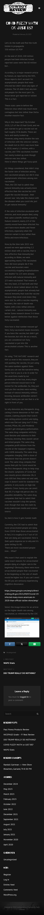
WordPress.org (10, 894)
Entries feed (9, 884)
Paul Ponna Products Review (16, 729)
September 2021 (11, 819)
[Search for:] (22, 713)
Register (7, 874)
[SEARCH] (37, 714)
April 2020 (8, 844)
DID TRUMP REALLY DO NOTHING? (20, 739)
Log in (6, 879)
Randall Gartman (11, 764)
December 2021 (11, 814)
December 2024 (11, 784)
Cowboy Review (21, 907)
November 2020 (11, 839)
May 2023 (8, 789)
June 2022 (8, 809)
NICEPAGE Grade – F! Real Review (19, 734)
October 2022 (10, 804)
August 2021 (9, 824)
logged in (24, 696)
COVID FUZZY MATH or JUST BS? (18, 744)
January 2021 (9, 834)
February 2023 (10, 799)
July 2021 (8, 829)
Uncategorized (11, 653)
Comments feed (11, 889)
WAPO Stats (9, 749)
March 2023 (9, 794)
